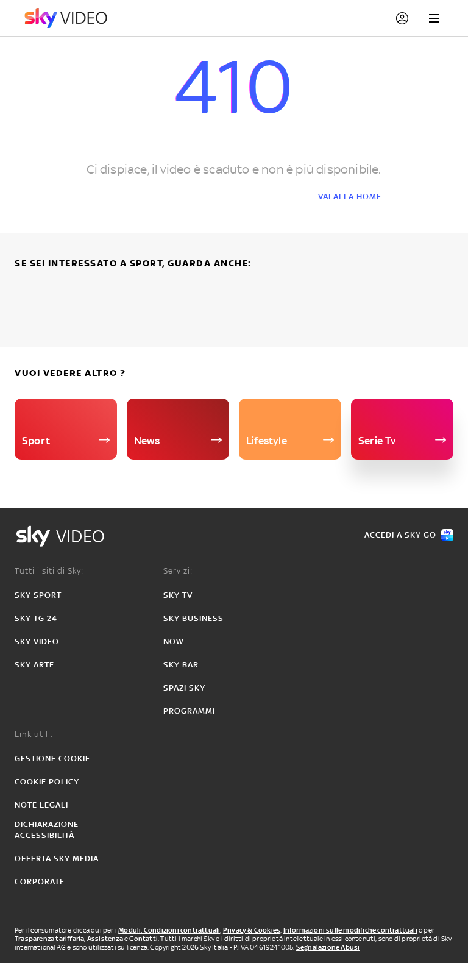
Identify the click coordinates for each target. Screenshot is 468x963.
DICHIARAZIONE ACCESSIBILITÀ (47, 830)
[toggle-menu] (434, 18)
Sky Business (193, 618)
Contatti (143, 938)
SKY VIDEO (37, 641)
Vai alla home (349, 196)
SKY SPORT (38, 595)
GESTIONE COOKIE (52, 758)
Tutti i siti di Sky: (49, 570)
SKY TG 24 (36, 618)
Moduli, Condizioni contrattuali (169, 930)
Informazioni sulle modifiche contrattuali (350, 930)
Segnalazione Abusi (328, 947)
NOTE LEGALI (41, 804)
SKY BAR (181, 664)
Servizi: (178, 570)
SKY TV (178, 595)
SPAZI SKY (184, 687)
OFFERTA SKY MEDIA (57, 858)
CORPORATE (40, 881)
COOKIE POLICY (47, 781)
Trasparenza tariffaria (49, 938)
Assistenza (105, 938)
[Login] (402, 18)
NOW (173, 641)
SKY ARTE (34, 664)
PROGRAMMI (189, 711)
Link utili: (34, 734)
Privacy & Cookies (251, 930)
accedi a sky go (400, 534)
